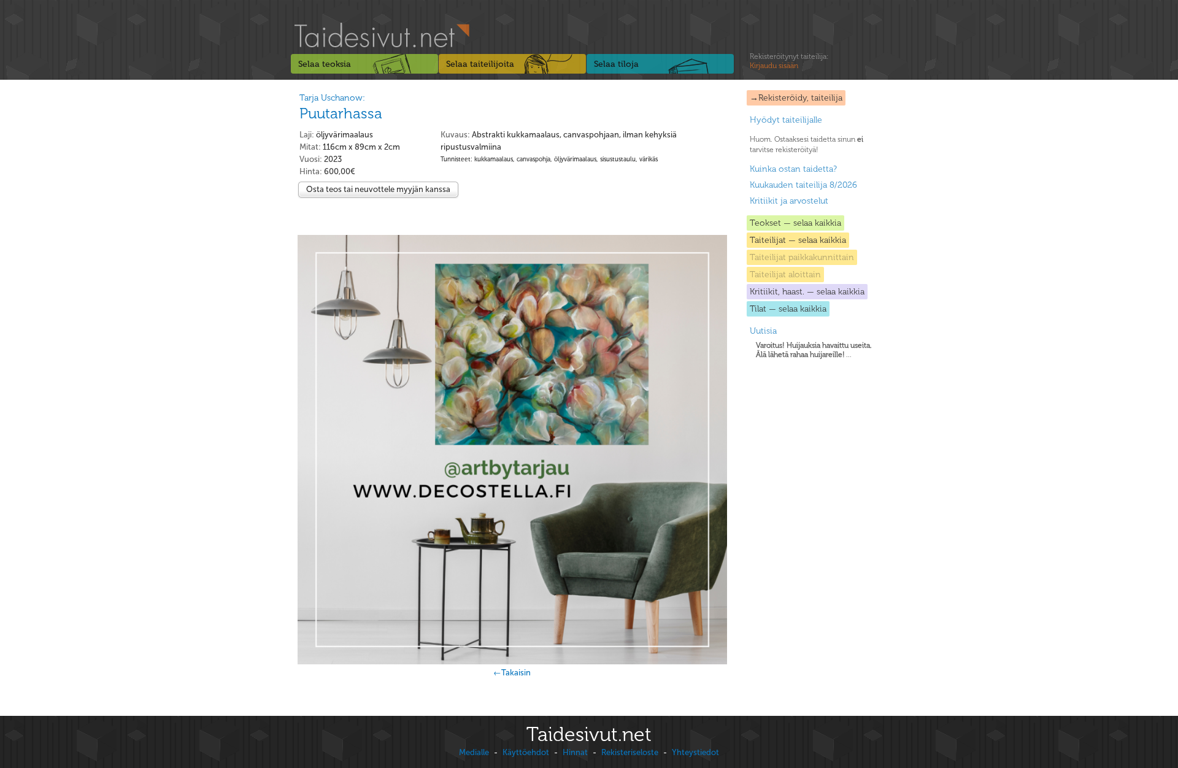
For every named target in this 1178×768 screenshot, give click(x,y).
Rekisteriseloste (629, 752)
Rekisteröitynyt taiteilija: (789, 61)
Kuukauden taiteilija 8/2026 (803, 185)
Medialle (474, 752)
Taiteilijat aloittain (785, 274)
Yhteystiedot (695, 752)
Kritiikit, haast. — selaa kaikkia (807, 291)
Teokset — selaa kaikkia (795, 223)
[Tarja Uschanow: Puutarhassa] (512, 449)
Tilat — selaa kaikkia (788, 309)
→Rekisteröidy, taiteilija (796, 98)
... (814, 350)
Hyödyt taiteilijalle (786, 120)
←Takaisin (512, 672)
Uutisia (763, 331)
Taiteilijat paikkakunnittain (802, 257)
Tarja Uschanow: (332, 98)
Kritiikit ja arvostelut (789, 201)
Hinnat (575, 752)
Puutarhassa (340, 113)
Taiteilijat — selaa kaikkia (798, 240)
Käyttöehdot (525, 752)
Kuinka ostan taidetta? (793, 169)
